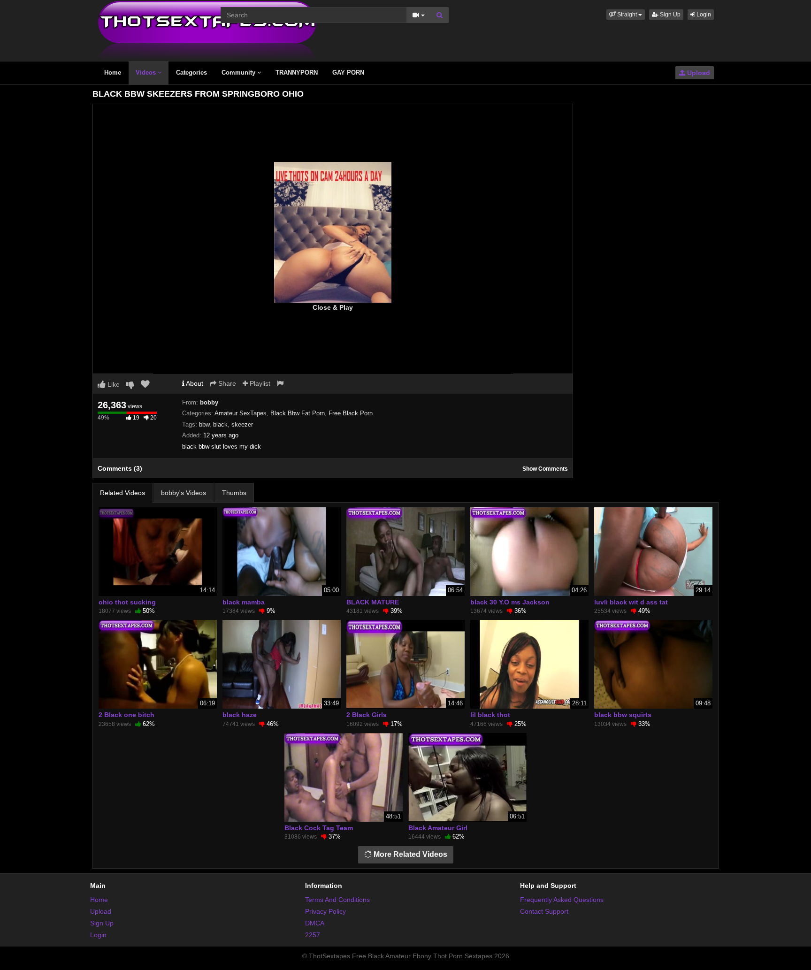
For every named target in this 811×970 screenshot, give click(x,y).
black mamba (243, 602)
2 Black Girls (366, 714)
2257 (312, 935)
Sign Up (669, 14)
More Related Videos (409, 854)
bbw (204, 424)
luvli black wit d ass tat (631, 602)
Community (239, 72)
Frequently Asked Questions (562, 899)
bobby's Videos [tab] (183, 492)
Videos (147, 72)
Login (703, 14)
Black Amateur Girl (437, 828)
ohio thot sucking (127, 602)
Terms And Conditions (337, 899)
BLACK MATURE (372, 602)
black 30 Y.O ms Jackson (510, 602)
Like (113, 384)
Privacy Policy (325, 911)
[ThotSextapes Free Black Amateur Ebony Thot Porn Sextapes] (207, 30)
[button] (625, 14)
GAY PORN (348, 72)
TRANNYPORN (296, 72)
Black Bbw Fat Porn (297, 413)
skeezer (242, 424)
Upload (697, 72)
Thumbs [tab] (234, 492)
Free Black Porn (351, 413)
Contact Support (544, 911)
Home (112, 72)
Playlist (259, 383)
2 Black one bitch (126, 714)
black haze (239, 714)
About (193, 383)
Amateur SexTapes (240, 413)
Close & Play (333, 307)
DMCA (314, 923)
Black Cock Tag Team (318, 828)
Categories (191, 72)
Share (226, 383)
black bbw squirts (622, 714)
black (220, 424)
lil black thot (490, 714)
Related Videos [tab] (122, 492)
